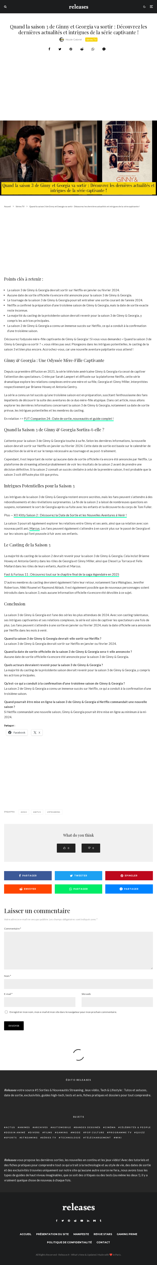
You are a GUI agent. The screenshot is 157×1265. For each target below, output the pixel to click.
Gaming (62, 1132)
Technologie (71, 1137)
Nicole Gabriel (74, 39)
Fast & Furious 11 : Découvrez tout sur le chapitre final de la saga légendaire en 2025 (61, 574)
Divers (35, 1132)
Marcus (34, 528)
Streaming (29, 1137)
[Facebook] (56, 1220)
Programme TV (120, 1132)
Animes (24, 1127)
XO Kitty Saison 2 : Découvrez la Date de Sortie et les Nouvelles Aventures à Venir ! (70, 515)
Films (48, 1132)
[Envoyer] (81, 49)
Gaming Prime (127, 1234)
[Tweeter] (59, 49)
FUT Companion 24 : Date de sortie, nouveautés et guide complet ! (69, 418)
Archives (41, 1127)
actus (38, 812)
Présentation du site (52, 1234)
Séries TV (91, 39)
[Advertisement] (78, 96)
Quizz (140, 1132)
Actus (10, 1127)
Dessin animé (16, 1132)
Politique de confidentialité (69, 1242)
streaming (54, 812)
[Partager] (49, 49)
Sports (11, 1137)
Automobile (61, 1127)
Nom (7, 975)
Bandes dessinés (88, 1127)
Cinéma (110, 1127)
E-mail (8, 993)
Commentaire (12, 928)
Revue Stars (103, 1234)
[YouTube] (81, 1220)
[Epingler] (71, 49)
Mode (76, 1132)
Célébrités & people (135, 1127)
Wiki (119, 1137)
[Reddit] (75, 1220)
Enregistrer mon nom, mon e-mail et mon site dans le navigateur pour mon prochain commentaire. (63, 1012)
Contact (103, 1242)
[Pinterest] (69, 1220)
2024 (24, 812)
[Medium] (94, 1220)
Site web (86, 993)
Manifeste (81, 1234)
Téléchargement (98, 1137)
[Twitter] (62, 1220)
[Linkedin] (88, 1220)
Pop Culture (94, 1132)
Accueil (25, 1234)
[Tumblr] (100, 1220)
